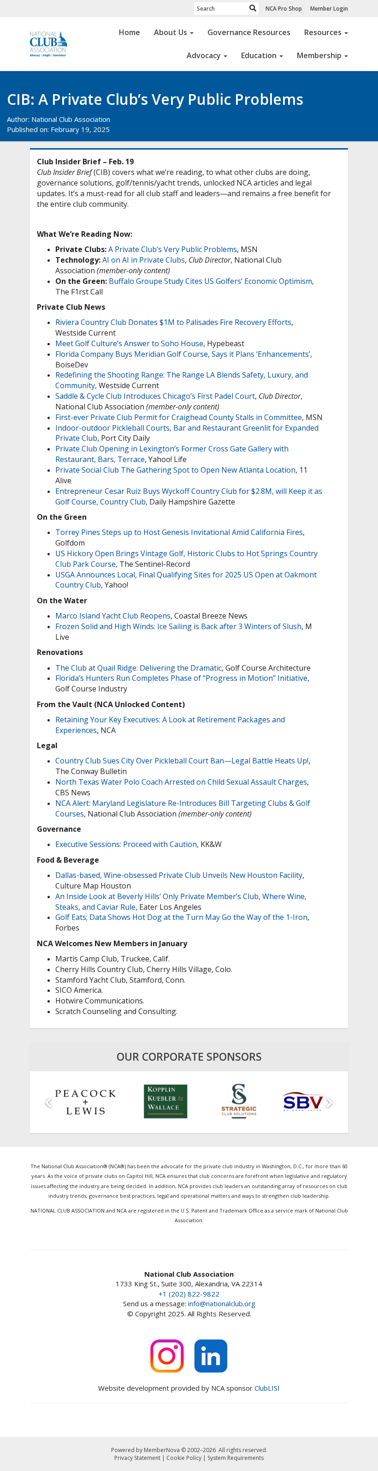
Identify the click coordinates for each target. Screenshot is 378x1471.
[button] (48, 1102)
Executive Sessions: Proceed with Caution (126, 844)
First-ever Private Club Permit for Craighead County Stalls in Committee (178, 417)
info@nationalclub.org (221, 1303)
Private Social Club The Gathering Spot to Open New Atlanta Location (175, 470)
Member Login (329, 8)
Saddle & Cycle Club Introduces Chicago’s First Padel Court (155, 396)
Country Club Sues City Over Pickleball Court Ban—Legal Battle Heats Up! (181, 761)
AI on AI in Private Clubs (143, 260)
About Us (170, 32)
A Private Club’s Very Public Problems (172, 249)
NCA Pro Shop (284, 8)
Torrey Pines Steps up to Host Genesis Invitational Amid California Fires (179, 532)
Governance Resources (248, 32)
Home (129, 32)
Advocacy (204, 55)
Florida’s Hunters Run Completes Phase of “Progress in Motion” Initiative (181, 678)
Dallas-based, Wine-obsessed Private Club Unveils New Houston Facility (178, 875)
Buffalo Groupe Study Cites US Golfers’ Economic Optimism (210, 281)
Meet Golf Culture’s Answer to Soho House (129, 343)
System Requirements (235, 1458)
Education (259, 55)
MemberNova (162, 1450)
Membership (319, 55)
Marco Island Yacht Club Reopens (113, 616)
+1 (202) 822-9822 (189, 1293)
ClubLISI (267, 1388)
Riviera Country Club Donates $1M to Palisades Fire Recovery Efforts (173, 322)
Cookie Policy (183, 1458)
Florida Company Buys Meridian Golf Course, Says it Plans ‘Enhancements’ (182, 354)
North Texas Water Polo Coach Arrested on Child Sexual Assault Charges (181, 782)
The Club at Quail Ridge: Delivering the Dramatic (138, 668)
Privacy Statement (137, 1458)
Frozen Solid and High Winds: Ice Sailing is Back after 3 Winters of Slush (178, 626)
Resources (323, 32)
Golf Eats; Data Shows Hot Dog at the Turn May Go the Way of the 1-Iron (181, 917)
